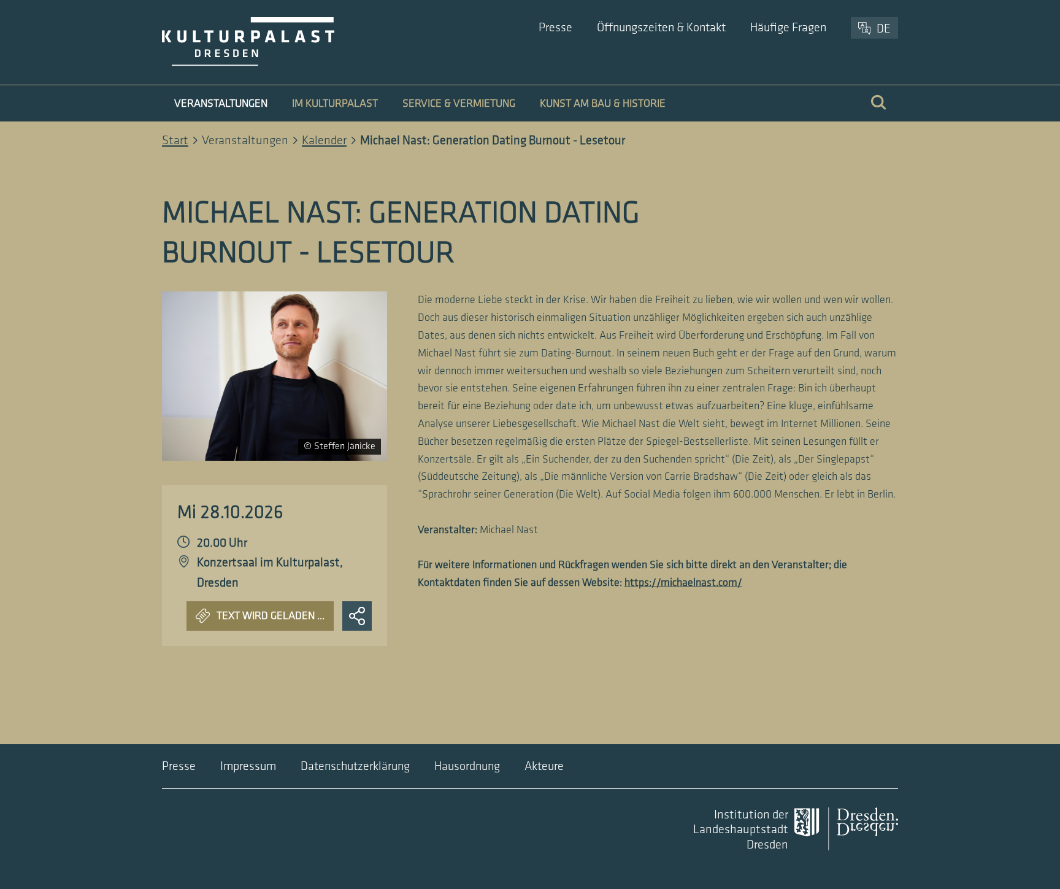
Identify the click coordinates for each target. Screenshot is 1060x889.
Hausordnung (467, 766)
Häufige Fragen (788, 27)
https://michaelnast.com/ (683, 582)
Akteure (544, 766)
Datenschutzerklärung (355, 766)
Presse (555, 27)
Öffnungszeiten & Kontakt (661, 27)
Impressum (248, 766)
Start (175, 140)
